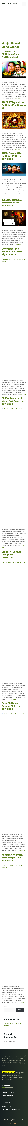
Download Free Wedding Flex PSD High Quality (12, 251)
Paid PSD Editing (8, 1095)
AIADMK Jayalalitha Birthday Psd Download (14, 105)
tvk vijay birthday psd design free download (12, 202)
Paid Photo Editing (9, 1092)
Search (6, 1006)
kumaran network (9, 4)
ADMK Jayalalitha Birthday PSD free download (12, 156)
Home (7, 1123)
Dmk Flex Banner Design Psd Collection (11, 554)
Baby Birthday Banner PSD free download (11, 706)
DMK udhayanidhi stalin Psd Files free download (13, 401)
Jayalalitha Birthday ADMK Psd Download (10, 54)
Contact (20, 1123)
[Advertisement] (14, 22)
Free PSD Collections (9, 1090)
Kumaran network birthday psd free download (12, 857)
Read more (17, 98)
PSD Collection (13, 1123)
